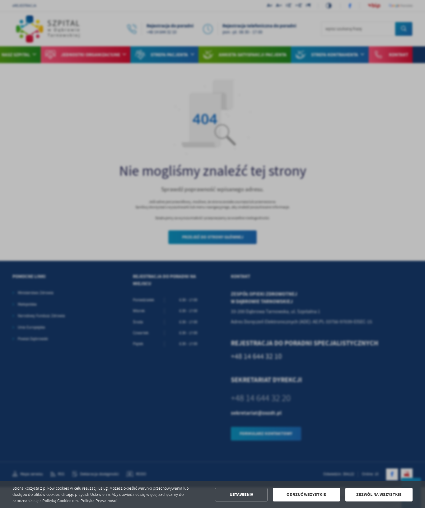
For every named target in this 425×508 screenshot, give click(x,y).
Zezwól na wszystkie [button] (379, 494)
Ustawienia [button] (241, 494)
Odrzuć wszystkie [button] (306, 494)
